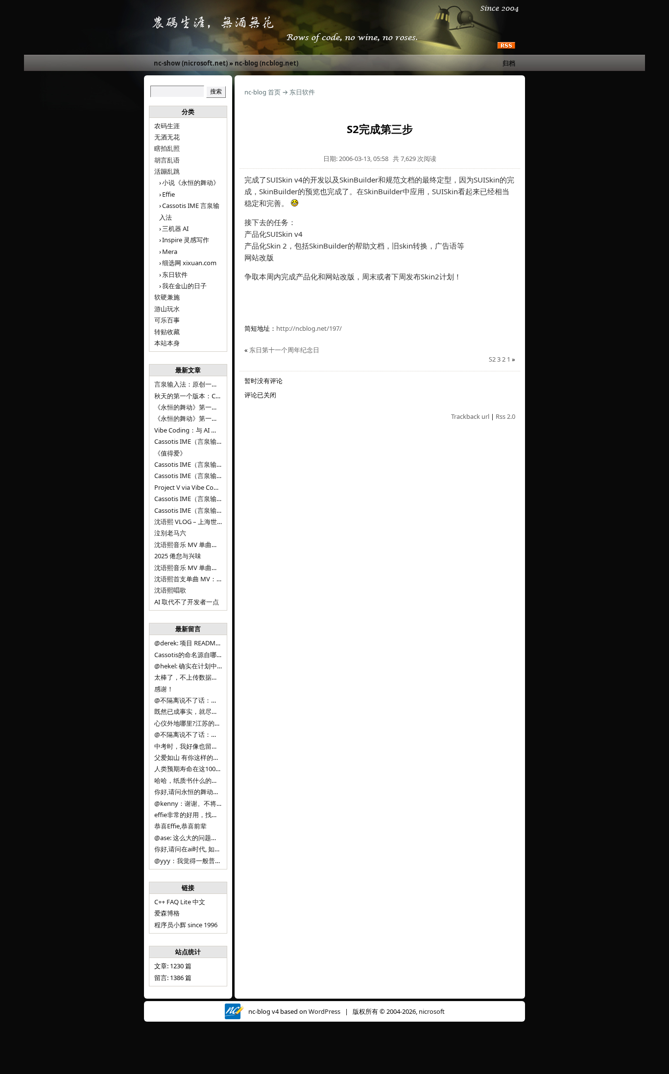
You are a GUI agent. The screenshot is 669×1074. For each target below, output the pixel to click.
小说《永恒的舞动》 (190, 182)
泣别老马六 (170, 532)
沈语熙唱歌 (170, 590)
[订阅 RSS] (506, 46)
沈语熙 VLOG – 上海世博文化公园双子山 (211, 521)
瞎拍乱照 (167, 148)
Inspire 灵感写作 (185, 239)
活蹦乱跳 (167, 171)
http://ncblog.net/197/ (309, 328)
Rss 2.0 (505, 416)
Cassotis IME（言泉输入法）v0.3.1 (203, 441)
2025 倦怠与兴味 (177, 555)
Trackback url (470, 416)
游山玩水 (167, 308)
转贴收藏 (167, 331)
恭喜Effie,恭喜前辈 (180, 826)
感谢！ (163, 689)
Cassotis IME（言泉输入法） (195, 510)
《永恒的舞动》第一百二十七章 (198, 418)
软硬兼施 (167, 297)
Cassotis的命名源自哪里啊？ (195, 654)
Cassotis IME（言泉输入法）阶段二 (204, 498)
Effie (168, 194)
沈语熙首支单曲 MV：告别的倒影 (201, 578)
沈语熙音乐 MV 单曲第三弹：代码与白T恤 (213, 544)
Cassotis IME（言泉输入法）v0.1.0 (203, 475)
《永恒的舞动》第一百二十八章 (198, 407)
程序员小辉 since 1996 (185, 924)
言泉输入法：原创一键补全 (192, 384)
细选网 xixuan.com (189, 262)
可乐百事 (167, 320)
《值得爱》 (170, 453)
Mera (169, 251)
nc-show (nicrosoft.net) (191, 63)
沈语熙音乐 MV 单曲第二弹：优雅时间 (208, 567)
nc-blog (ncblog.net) (266, 63)
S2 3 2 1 (499, 359)
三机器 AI (175, 228)
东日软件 (175, 274)
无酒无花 (167, 137)
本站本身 (167, 343)
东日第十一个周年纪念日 (284, 349)
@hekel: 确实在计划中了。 (192, 666)
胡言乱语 (167, 160)
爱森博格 (167, 913)
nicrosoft (432, 1011)
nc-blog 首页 (262, 92)
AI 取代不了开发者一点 (186, 601)
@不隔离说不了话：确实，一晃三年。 (208, 734)
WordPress (324, 1011)
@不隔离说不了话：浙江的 (192, 700)
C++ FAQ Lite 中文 (179, 901)
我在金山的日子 (184, 285)
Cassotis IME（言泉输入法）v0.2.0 (203, 464)
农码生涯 (167, 125)
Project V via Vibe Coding (190, 487)
